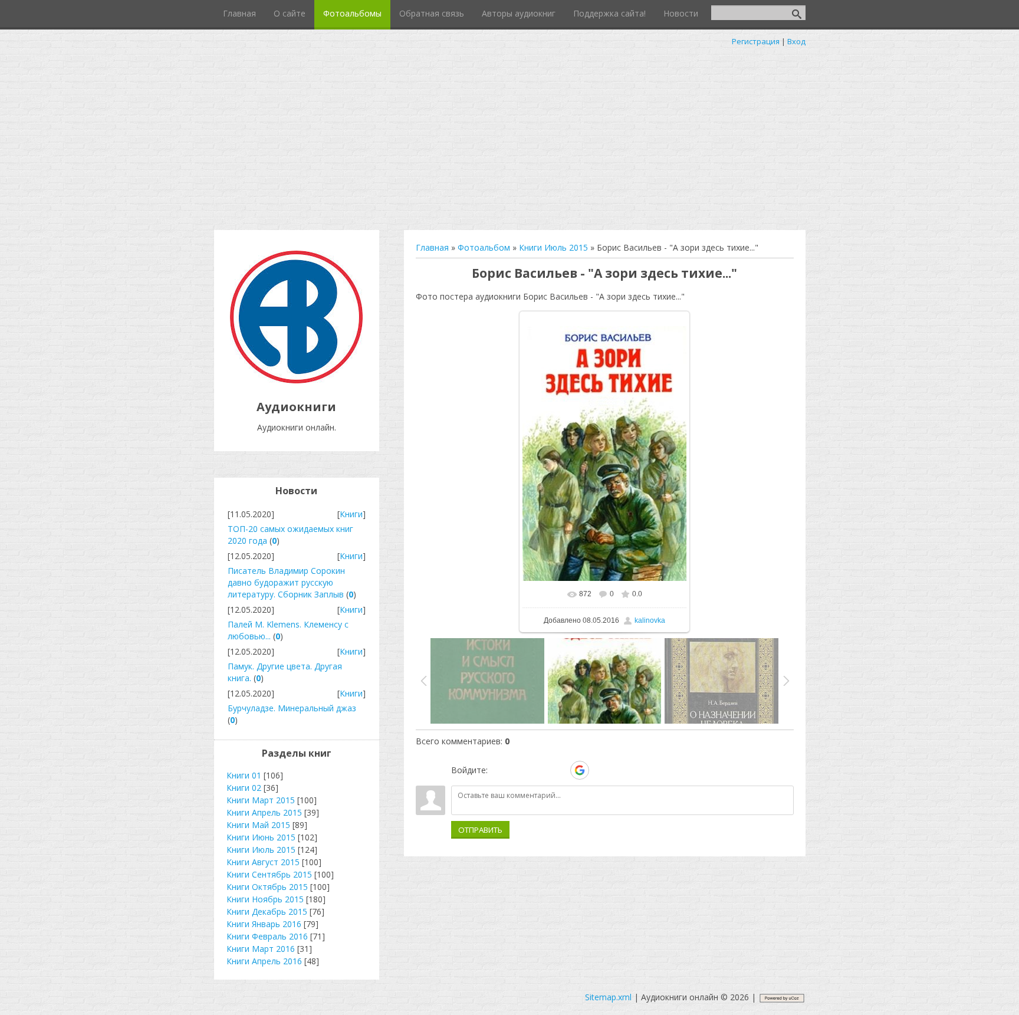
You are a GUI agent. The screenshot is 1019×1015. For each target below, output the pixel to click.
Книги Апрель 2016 (264, 961)
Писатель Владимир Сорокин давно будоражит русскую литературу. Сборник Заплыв (286, 582)
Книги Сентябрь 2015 (269, 874)
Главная (432, 247)
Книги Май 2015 (258, 824)
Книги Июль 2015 (553, 247)
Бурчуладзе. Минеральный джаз (292, 708)
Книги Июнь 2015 (260, 837)
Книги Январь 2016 (263, 923)
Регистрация (756, 41)
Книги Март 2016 (260, 948)
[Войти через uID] (499, 770)
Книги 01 (243, 775)
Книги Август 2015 (263, 862)
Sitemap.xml (608, 997)
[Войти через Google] (579, 770)
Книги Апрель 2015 (264, 812)
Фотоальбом (484, 247)
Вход (796, 41)
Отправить (480, 830)
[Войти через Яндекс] (559, 770)
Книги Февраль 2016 (267, 936)
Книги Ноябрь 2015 (265, 899)
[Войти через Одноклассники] (600, 770)
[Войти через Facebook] (539, 770)
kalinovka (650, 620)
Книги (351, 514)
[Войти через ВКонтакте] (519, 770)
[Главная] (296, 380)
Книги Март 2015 (260, 800)
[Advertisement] (509, 135)
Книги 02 (243, 787)
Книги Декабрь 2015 (266, 911)
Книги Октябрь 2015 (267, 886)
